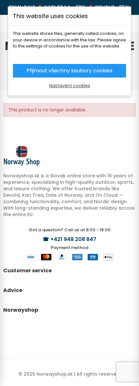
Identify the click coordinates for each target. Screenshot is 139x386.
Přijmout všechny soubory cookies (69, 70)
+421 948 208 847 (73, 239)
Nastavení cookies (69, 85)
